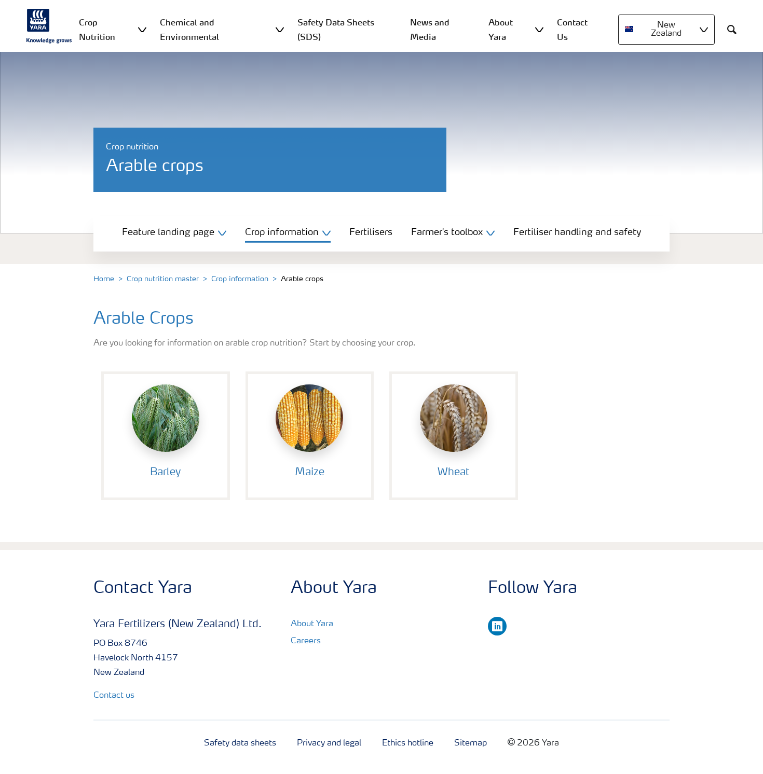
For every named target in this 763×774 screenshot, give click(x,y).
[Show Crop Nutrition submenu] (142, 29)
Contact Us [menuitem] (572, 29)
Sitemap (470, 743)
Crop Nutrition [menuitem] (97, 29)
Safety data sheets (240, 743)
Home (103, 279)
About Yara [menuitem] (500, 29)
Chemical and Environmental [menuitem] (189, 29)
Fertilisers (370, 232)
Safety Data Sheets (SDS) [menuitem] (335, 29)
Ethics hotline (407, 743)
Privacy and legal (329, 743)
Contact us (113, 696)
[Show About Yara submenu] (539, 29)
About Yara (312, 624)
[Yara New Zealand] (49, 26)
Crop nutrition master (163, 279)
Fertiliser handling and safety (577, 232)
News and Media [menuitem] (429, 29)
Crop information (239, 279)
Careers (306, 641)
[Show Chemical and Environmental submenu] (280, 29)
